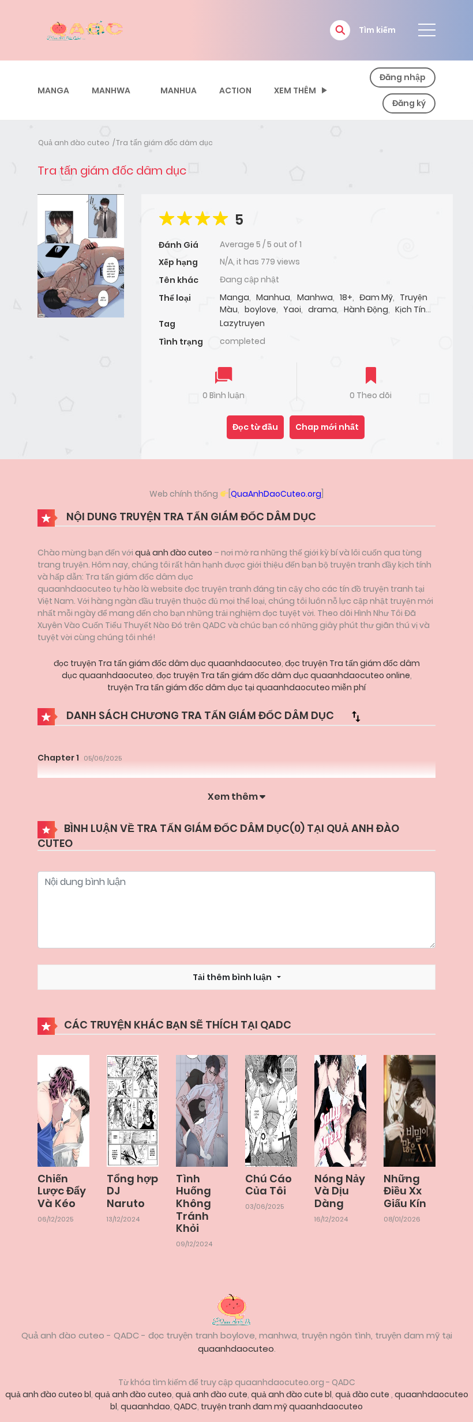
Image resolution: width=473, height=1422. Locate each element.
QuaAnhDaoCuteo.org (276, 494)
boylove (260, 309)
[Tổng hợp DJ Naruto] (133, 1110)
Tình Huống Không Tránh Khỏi (193, 1203)
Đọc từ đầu (255, 427)
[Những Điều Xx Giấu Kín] (410, 1110)
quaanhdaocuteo (236, 1348)
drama (322, 309)
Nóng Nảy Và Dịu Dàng (339, 1191)
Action (235, 90)
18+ (346, 297)
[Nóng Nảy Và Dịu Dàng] (340, 1110)
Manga (53, 90)
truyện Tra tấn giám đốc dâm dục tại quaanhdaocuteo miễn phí (236, 687)
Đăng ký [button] (409, 103)
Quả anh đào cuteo (74, 143)
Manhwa (111, 90)
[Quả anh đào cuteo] (236, 1308)
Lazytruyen (242, 323)
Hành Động (366, 309)
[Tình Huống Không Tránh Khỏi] (202, 1110)
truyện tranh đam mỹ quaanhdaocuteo (282, 1406)
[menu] (427, 30)
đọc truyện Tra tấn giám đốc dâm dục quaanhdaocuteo (167, 663)
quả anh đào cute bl (291, 1394)
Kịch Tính (413, 309)
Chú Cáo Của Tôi (268, 1184)
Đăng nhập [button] (403, 77)
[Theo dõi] (371, 376)
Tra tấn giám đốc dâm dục (164, 143)
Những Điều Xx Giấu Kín (405, 1191)
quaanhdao (145, 1406)
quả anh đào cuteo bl (48, 1394)
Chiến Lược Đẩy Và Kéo (61, 1191)
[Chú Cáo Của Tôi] (271, 1110)
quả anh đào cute (211, 1394)
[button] (340, 30)
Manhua (178, 90)
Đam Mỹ (376, 297)
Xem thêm (295, 90)
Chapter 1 (58, 757)
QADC (185, 1406)
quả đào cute (363, 1394)
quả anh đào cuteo (173, 552)
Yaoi (292, 309)
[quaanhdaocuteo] (86, 29)
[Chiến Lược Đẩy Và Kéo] (63, 1110)
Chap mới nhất (327, 427)
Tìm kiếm (377, 30)
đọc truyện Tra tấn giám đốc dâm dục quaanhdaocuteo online (282, 675)
